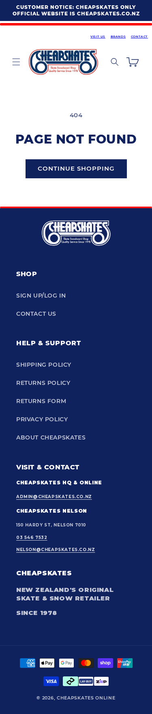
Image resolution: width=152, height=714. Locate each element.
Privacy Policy (42, 419)
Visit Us (97, 36)
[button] (16, 62)
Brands (118, 36)
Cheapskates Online (86, 698)
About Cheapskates (51, 437)
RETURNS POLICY (43, 383)
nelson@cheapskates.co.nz (55, 549)
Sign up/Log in (41, 295)
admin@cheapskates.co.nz (54, 496)
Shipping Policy (43, 364)
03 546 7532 (31, 537)
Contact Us (36, 313)
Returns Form (41, 401)
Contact (139, 36)
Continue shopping (76, 168)
